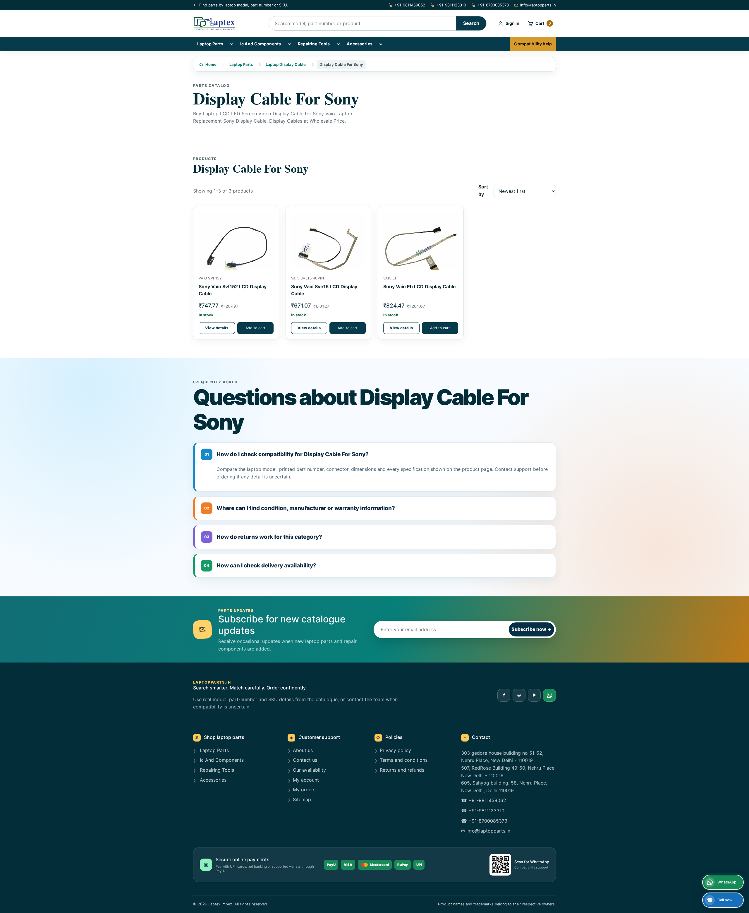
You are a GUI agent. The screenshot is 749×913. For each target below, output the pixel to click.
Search (471, 23)
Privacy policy (395, 750)
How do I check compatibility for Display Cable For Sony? (287, 454)
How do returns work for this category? (263, 536)
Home (211, 64)
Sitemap (302, 799)
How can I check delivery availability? (260, 565)
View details (216, 328)
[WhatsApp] (549, 695)
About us (303, 750)
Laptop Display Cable (286, 64)
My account (306, 780)
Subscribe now (531, 629)
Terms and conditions (403, 760)
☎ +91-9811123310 (482, 811)
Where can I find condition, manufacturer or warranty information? (299, 508)
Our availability (309, 770)
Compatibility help (533, 43)
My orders (304, 789)
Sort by (483, 190)
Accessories (359, 43)
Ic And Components (260, 43)
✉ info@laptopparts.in (485, 831)
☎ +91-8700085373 (484, 821)
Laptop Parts (210, 43)
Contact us (305, 760)
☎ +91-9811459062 (483, 800)
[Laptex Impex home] (226, 23)
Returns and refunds (402, 770)
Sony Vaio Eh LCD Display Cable (419, 286)
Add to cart (255, 328)
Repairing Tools (314, 43)
